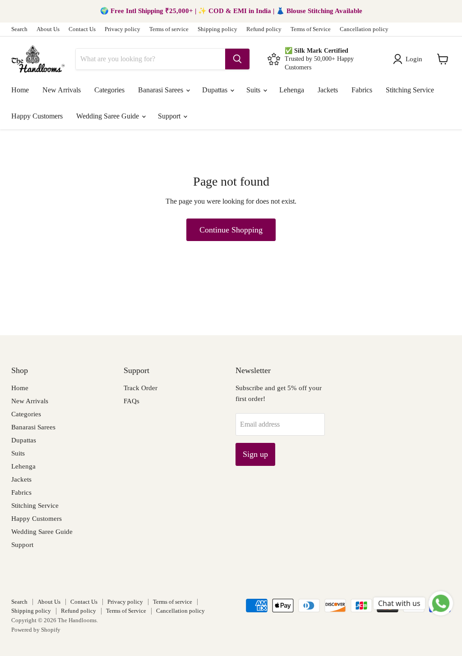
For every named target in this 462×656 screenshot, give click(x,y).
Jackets (328, 90)
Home (20, 90)
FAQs (131, 401)
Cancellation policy (364, 29)
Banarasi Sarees (161, 90)
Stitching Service (410, 90)
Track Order (140, 388)
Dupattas (215, 90)
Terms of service (169, 29)
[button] (409, 59)
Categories (109, 90)
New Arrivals (61, 90)
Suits (254, 90)
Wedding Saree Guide (108, 116)
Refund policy (264, 29)
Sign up (255, 454)
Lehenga (291, 90)
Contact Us (82, 29)
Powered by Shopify (35, 629)
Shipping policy (217, 29)
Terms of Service (311, 29)
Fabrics (361, 90)
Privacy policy (122, 29)
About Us (48, 29)
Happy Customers (37, 116)
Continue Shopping (231, 229)
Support (170, 116)
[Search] (237, 59)
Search (19, 29)
